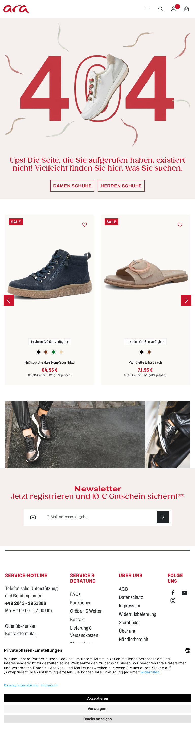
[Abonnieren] (163, 517)
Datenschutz (131, 597)
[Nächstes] (186, 300)
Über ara (127, 631)
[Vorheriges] (9, 300)
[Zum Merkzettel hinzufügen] (84, 224)
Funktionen (81, 602)
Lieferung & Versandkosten (84, 631)
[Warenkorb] (186, 9)
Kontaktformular (20, 633)
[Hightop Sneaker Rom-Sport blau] (49, 274)
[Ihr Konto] (173, 9)
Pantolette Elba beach (145, 362)
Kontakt (77, 619)
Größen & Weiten (86, 611)
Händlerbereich (133, 639)
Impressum (129, 605)
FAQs (75, 594)
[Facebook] (173, 594)
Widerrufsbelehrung (137, 614)
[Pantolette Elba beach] (145, 274)
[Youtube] (184, 594)
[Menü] (148, 9)
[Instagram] (173, 601)
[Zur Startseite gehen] (16, 9)
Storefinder (129, 622)
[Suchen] (161, 9)
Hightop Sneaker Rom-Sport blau (50, 362)
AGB (123, 589)
